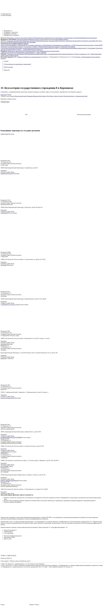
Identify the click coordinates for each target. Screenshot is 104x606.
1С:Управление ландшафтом (67, 46)
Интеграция (18, 48)
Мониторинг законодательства (16, 51)
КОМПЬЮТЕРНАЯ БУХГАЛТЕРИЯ (11, 437)
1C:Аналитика (27, 46)
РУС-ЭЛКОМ (4, 466)
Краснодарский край (20, 96)
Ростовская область (69, 96)
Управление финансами (42, 41)
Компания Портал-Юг (7, 173)
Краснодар (4, 94)
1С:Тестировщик (90, 48)
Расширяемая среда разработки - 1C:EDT (64, 45)
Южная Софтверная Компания (9, 480)
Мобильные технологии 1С (35, 49)
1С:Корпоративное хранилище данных (48, 46)
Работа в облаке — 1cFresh (19, 49)
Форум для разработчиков (17, 52)
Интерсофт (4, 265)
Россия (12, 96)
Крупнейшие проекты (62, 39)
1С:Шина (34, 46)
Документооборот (54, 41)
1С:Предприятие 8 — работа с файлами (35, 52)
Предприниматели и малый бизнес (43, 38)
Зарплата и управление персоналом (69, 41)
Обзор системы (5, 45)
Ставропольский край (81, 96)
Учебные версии (13, 55)
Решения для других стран (35, 39)
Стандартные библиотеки (8, 48)
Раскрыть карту (5, 101)
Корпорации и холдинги (14, 38)
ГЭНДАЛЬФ (4, 213)
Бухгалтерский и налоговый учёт (88, 41)
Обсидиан (3, 344)
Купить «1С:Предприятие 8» (84, 57)
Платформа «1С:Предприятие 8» (18, 45)
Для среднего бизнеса (27, 38)
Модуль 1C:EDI (53, 48)
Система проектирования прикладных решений (35, 48)
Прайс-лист (21, 57)
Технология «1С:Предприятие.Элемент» (12, 46)
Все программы (31, 42)
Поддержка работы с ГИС (32, 51)
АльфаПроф (4, 452)
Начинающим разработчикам (35, 54)
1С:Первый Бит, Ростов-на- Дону (10, 304)
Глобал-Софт (4, 134)
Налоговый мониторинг (20, 42)
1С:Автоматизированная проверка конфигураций (72, 48)
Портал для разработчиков (50, 54)
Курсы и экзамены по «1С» (82, 54)
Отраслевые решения (22, 39)
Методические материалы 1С (66, 54)
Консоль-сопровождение (7, 398)
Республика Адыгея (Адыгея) (55, 96)
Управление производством (14, 41)
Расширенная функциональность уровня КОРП (89, 45)
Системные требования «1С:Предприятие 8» (40, 45)
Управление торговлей (28, 41)
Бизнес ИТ (4, 358)
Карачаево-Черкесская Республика (36, 96)
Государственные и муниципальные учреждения (66, 38)
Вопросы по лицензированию (32, 57)
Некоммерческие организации (88, 38)
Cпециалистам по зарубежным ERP (17, 54)
